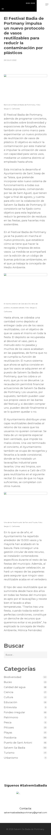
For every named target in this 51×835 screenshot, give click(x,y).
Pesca (7, 722)
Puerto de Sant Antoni (18, 742)
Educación (10, 702)
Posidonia (10, 737)
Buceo (8, 682)
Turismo (9, 752)
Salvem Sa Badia (14, 747)
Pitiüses (9, 727)
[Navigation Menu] (46, 4)
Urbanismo (11, 757)
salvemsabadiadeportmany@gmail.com (25, 812)
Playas (8, 732)
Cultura (8, 697)
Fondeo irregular (14, 712)
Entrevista (10, 707)
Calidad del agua (15, 687)
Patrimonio (11, 717)
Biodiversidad (12, 677)
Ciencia (8, 692)
